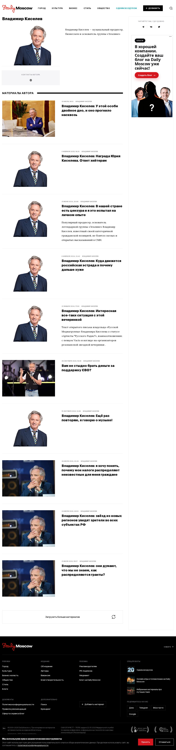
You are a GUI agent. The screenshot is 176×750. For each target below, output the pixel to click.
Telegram (143, 707)
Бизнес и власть (10, 675)
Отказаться (164, 742)
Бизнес (73, 8)
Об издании (46, 666)
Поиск (44, 704)
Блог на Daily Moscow (90, 680)
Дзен (131, 707)
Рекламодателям (88, 666)
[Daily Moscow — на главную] (17, 647)
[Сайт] (31, 80)
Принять (145, 742)
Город (42, 8)
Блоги (5, 689)
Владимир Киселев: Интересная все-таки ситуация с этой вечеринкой (89, 315)
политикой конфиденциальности (33, 745)
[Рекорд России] (163, 729)
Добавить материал (94, 704)
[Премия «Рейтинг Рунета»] (140, 729)
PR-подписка (85, 671)
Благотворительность (52, 680)
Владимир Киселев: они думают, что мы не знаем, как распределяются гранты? (89, 570)
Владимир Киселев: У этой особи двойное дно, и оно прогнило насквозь (90, 110)
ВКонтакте (158, 707)
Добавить (154, 8)
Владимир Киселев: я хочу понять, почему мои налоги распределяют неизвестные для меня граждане (91, 470)
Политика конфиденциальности (18, 704)
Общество (103, 8)
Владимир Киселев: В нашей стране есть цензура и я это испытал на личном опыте (92, 210)
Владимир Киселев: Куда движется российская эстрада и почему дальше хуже (91, 265)
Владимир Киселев (84, 101)
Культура (57, 8)
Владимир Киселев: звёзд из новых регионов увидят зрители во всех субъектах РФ (92, 520)
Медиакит (84, 675)
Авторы (45, 671)
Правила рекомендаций (14, 709)
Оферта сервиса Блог (13, 713)
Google (132, 714)
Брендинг (46, 709)
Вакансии (45, 675)
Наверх (167, 647)
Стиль (87, 8)
